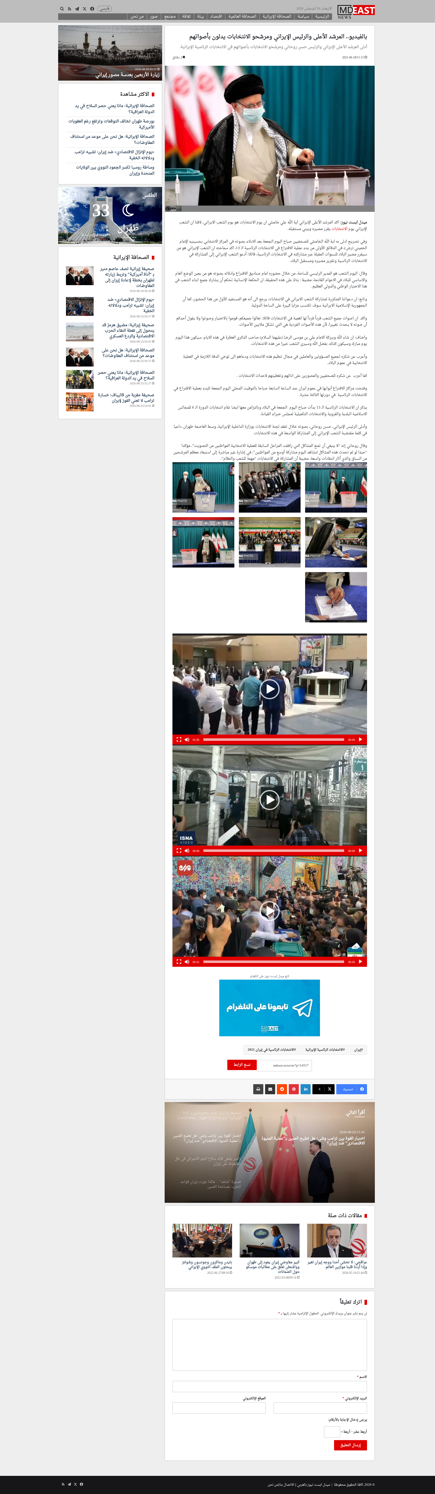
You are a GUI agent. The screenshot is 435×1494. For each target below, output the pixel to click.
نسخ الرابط (242, 1064)
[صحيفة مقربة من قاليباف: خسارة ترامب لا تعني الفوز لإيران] (80, 401)
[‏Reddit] (282, 1089)
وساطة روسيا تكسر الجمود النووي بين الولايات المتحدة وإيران (115, 170)
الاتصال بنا (287, 1485)
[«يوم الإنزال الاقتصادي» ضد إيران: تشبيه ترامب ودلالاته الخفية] (80, 306)
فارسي (104, 9)
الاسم (362, 1377)
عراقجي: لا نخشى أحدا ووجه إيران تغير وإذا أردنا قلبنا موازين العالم (337, 1265)
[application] (269, 689)
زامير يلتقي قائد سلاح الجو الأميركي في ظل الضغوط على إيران (312, 1138)
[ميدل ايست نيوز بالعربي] (356, 12)
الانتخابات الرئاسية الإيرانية (324, 1050)
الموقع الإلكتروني (254, 1398)
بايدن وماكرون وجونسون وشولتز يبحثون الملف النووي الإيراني (207, 1265)
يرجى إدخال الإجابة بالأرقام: (347, 1420)
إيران (357, 1050)
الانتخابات (339, 229)
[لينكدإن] (306, 1089)
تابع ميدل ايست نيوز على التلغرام (269, 976)
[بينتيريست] (294, 1089)
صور (154, 16)
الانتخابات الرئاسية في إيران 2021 (271, 1050)
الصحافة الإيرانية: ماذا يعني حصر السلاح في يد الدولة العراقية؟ (114, 109)
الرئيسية (322, 16)
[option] (269, 1152)
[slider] (273, 739)
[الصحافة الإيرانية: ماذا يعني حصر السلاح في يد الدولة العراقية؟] (80, 379)
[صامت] (187, 739)
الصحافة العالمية (242, 16)
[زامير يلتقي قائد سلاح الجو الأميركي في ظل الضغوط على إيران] (269, 1152)
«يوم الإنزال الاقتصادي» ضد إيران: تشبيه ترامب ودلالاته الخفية (114, 155)
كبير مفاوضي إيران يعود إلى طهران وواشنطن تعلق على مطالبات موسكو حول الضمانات (273, 1267)
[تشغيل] (360, 739)
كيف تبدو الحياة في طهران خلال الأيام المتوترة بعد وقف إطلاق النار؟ (111, 71)
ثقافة (186, 16)
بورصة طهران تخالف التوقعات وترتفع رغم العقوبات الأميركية (111, 124)
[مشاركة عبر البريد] (270, 1089)
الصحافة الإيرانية (277, 16)
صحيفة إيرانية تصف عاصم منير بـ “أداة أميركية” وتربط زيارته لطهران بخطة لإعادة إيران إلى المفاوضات (127, 277)
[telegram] (269, 1008)
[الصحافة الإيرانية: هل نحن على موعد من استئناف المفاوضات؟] (80, 357)
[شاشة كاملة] (179, 739)
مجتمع (170, 16)
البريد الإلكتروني (354, 1398)
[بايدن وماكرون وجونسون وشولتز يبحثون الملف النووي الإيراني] (202, 1240)
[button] (270, 689)
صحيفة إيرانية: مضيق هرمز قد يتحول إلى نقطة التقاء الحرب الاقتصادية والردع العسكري (128, 330)
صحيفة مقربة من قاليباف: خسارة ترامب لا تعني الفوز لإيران (126, 398)
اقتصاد (216, 16)
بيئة (200, 16)
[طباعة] (258, 1089)
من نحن (137, 16)
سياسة (303, 16)
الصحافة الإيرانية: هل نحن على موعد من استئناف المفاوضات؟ (112, 140)
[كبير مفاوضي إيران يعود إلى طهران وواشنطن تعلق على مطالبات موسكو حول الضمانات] (270, 1240)
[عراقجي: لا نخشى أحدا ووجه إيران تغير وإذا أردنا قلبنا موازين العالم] (337, 1240)
